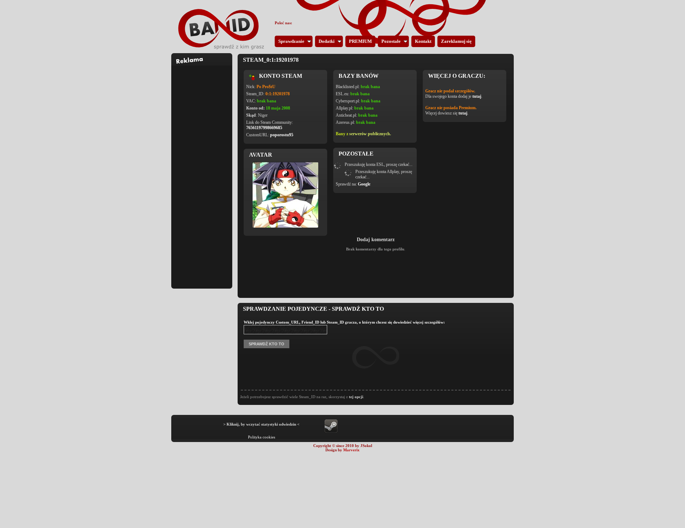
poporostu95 (281, 134)
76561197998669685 (264, 127)
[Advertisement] (201, 173)
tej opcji (356, 397)
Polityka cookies (261, 437)
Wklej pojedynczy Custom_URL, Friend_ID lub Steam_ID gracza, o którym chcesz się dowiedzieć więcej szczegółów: (344, 322)
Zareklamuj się (456, 41)
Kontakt (423, 41)
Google (364, 184)
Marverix (351, 450)
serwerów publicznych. (370, 133)
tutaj (476, 96)
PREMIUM (360, 41)
